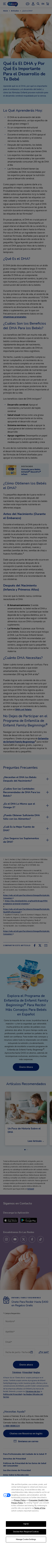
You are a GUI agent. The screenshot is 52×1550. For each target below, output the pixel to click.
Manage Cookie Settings (26, 1539)
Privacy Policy (20, 1500)
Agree (26, 1524)
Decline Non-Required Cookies (26, 1531)
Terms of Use (39, 1508)
